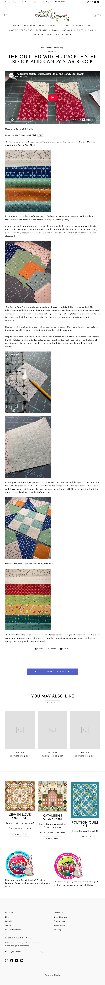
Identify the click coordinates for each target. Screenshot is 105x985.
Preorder (30, 26)
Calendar (36, 2)
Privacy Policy (59, 921)
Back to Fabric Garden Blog (54, 671)
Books (56, 30)
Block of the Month (21, 30)
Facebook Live (24, 2)
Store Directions (60, 917)
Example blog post (20, 756)
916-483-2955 (60, 2)
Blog (14, 2)
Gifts (80, 30)
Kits (67, 26)
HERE (30, 129)
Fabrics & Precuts (49, 26)
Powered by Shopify (52, 975)
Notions (67, 30)
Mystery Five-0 (42, 35)
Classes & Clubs (82, 26)
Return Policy (59, 925)
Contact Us (47, 2)
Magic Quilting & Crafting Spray (53, 220)
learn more (52, 838)
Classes (8, 925)
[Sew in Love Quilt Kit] (20, 796)
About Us (9, 913)
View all (52, 702)
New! (16, 26)
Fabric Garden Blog (55, 47)
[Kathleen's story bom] (52, 796)
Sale (91, 30)
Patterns (42, 30)
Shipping (57, 930)
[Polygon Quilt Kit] (85, 800)
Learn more (20, 834)
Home (7, 2)
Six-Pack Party (63, 35)
